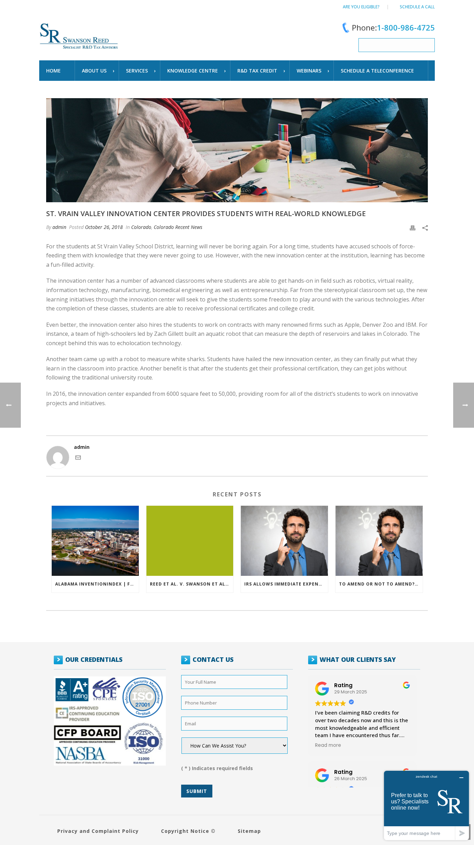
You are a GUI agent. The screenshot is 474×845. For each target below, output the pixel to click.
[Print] (412, 227)
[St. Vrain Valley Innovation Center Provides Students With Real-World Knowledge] (237, 150)
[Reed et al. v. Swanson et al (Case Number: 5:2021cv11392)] (190, 540)
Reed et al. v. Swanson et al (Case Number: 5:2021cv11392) (192, 584)
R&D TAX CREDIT (257, 70)
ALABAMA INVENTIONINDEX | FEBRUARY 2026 (97, 584)
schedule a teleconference (377, 70)
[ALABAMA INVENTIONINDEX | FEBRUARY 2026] (95, 540)
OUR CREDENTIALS (93, 659)
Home (53, 70)
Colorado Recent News (178, 227)
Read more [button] (328, 745)
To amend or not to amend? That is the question (381, 584)
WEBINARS (309, 70)
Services (137, 70)
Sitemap (249, 831)
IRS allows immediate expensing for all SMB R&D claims (286, 584)
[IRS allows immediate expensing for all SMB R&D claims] (284, 540)
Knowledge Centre (192, 70)
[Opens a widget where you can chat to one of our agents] (426, 805)
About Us (94, 70)
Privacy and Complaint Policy (98, 831)
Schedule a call (417, 7)
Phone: (393, 27)
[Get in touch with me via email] (78, 458)
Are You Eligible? (361, 7)
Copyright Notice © (188, 831)
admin (59, 227)
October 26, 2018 (104, 227)
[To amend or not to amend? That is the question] (379, 540)
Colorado (141, 227)
